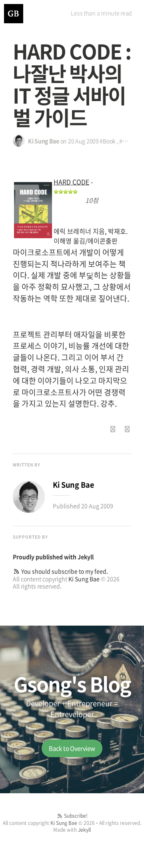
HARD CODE (71, 181)
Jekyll (86, 557)
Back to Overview (72, 748)
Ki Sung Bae (84, 579)
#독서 (125, 141)
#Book (108, 141)
